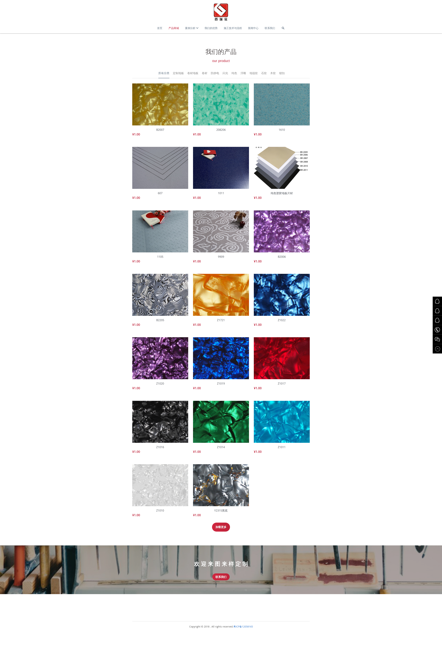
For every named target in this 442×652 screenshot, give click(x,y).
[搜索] (283, 28)
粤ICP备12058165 (243, 626)
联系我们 (221, 577)
